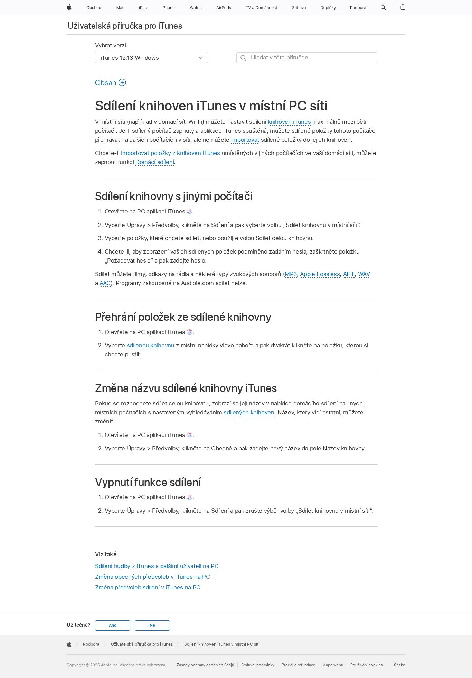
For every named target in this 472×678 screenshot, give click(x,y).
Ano (112, 625)
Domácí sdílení (154, 161)
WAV (364, 274)
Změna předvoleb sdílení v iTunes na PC (147, 587)
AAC (105, 283)
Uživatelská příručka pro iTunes (125, 26)
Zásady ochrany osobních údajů (205, 664)
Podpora (91, 644)
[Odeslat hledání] (243, 58)
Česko (399, 664)
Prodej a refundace (298, 664)
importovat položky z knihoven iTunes (170, 152)
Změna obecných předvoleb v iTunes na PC (152, 576)
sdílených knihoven (249, 412)
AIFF (349, 274)
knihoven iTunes (289, 121)
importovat (245, 139)
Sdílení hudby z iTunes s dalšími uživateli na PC (157, 565)
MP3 (291, 274)
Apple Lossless (320, 274)
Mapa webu (332, 664)
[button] (383, 7)
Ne (152, 625)
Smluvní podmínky (257, 664)
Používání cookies (366, 664)
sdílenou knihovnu (150, 345)
